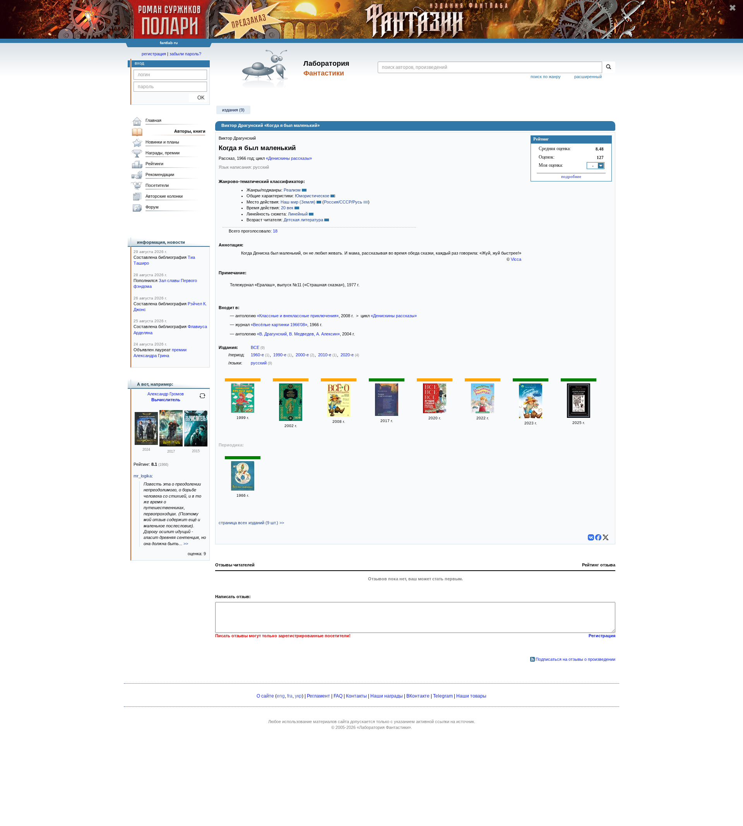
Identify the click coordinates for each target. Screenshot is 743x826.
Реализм (292, 190)
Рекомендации (160, 174)
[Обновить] (202, 399)
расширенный (588, 76)
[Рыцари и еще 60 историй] (386, 414)
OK (198, 98)
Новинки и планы (162, 142)
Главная (153, 120)
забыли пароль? (185, 53)
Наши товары (471, 696)
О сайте (265, 696)
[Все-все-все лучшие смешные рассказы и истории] (434, 411)
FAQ (338, 696)
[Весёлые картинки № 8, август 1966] (242, 489)
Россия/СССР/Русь (343, 202)
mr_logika (143, 476)
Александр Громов (165, 394)
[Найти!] (608, 67)
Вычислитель (165, 399)
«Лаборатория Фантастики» (384, 727)
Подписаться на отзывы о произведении (575, 659)
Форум (152, 207)
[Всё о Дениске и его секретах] (338, 415)
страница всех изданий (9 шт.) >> (251, 522)
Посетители (157, 185)
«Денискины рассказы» (289, 158)
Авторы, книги (189, 131)
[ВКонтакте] (591, 537)
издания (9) (233, 110)
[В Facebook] (598, 537)
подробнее (571, 176)
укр (298, 696)
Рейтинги (154, 163)
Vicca (516, 259)
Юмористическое (312, 195)
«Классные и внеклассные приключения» (298, 315)
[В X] (606, 537)
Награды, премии (163, 152)
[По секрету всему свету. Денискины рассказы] (530, 416)
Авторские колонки (164, 196)
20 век (287, 207)
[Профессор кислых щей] (242, 411)
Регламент (318, 696)
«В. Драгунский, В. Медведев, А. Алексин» (298, 334)
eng (281, 696)
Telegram (443, 696)
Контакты (356, 696)
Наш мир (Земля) (298, 202)
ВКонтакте (418, 696)
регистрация (154, 53)
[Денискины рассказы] (290, 419)
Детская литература (303, 219)
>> (185, 543)
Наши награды (386, 696)
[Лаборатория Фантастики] (266, 68)
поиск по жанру (546, 76)
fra (290, 696)
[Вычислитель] (146, 443)
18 (275, 231)
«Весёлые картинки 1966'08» (279, 324)
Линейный (298, 214)
